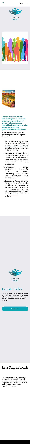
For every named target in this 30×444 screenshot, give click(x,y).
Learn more (15, 309)
